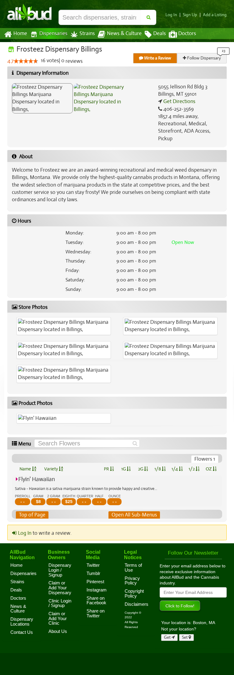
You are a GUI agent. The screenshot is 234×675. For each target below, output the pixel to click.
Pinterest (95, 581)
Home (20, 33)
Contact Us (21, 632)
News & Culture (124, 33)
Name (26, 469)
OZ (209, 469)
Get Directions (178, 101)
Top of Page (32, 515)
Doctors (187, 33)
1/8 (158, 469)
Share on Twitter (96, 613)
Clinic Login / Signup (59, 603)
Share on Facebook (96, 600)
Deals (159, 33)
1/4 (175, 469)
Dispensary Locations (21, 622)
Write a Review (157, 58)
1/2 (192, 469)
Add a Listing (215, 14)
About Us (57, 631)
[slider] (26, 61)
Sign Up (190, 14)
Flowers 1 (204, 459)
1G (124, 469)
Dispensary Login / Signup (59, 570)
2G (141, 469)
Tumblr (93, 573)
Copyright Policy (134, 593)
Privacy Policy (132, 581)
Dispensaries (53, 33)
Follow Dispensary (203, 58)
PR (107, 469)
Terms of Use (133, 568)
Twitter (93, 565)
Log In (171, 14)
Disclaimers (136, 604)
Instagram (97, 590)
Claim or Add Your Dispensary (59, 587)
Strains (87, 33)
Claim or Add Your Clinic (57, 618)
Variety (51, 469)
